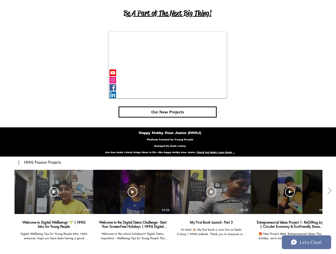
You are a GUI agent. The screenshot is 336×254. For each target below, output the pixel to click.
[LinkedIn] (112, 95)
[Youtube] (112, 72)
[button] (39, 162)
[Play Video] (54, 192)
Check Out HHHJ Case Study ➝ (216, 152)
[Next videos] (329, 191)
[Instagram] (112, 80)
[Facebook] (112, 87)
